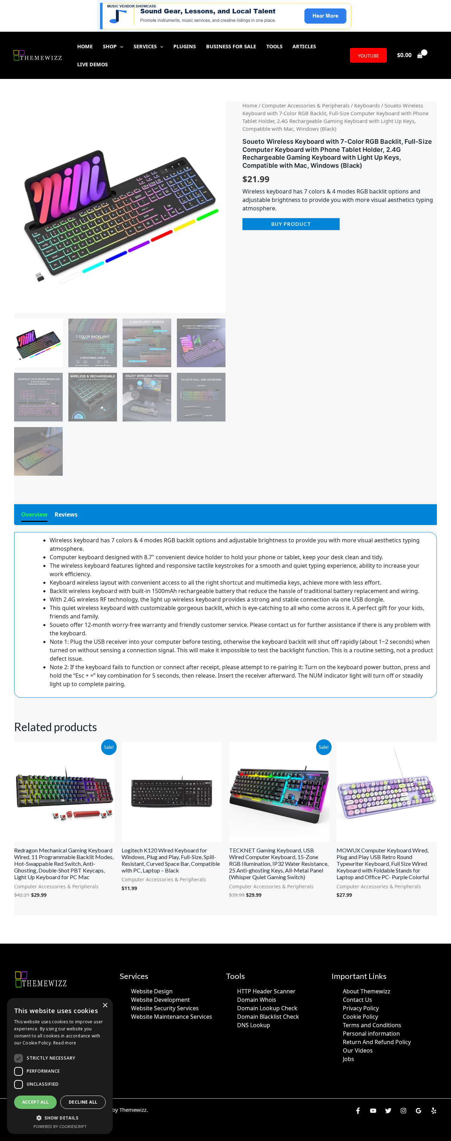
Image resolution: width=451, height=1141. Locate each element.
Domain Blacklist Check (268, 1016)
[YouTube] (373, 1111)
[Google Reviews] (418, 1111)
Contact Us (357, 1000)
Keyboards (367, 105)
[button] (120, 46)
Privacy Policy (361, 1008)
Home (249, 105)
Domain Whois (256, 1000)
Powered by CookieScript (60, 1126)
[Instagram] (403, 1111)
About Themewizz (366, 991)
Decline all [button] (83, 1102)
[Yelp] (434, 1111)
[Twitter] (388, 1111)
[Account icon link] (435, 55)
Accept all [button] (35, 1102)
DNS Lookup (253, 1025)
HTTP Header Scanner (266, 991)
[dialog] (60, 1066)
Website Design (152, 991)
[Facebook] (358, 1111)
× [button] (104, 1005)
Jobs (348, 1059)
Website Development (160, 1000)
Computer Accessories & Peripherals (306, 105)
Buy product (291, 224)
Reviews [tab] (66, 514)
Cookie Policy (360, 1016)
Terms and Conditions (372, 1025)
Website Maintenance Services (171, 1016)
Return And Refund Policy (377, 1042)
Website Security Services (165, 1008)
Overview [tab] (34, 514)
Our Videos (358, 1050)
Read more (64, 1043)
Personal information (371, 1033)
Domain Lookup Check (267, 1008)
